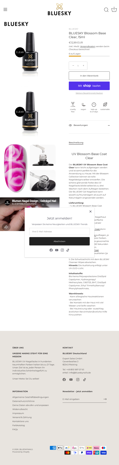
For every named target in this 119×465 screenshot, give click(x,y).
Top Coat (94, 250)
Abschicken (59, 241)
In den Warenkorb (89, 75)
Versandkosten (87, 46)
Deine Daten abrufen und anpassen (30, 405)
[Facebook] (51, 250)
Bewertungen (80, 125)
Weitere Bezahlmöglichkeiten (89, 93)
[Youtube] (56, 250)
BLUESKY (73, 29)
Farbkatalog (18, 425)
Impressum (18, 413)
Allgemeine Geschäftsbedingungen (30, 397)
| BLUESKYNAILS (26, 449)
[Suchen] (106, 10)
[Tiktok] (67, 250)
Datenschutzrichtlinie (23, 401)
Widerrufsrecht (20, 409)
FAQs (15, 429)
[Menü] (5, 9)
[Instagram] (62, 250)
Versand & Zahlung (22, 417)
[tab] (77, 142)
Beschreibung (76, 142)
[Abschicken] (105, 399)
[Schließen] (90, 211)
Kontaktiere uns (20, 421)
